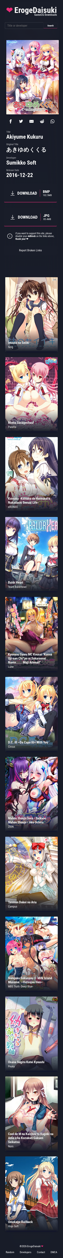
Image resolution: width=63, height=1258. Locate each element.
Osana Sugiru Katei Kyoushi (26, 1062)
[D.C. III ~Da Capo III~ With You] (31, 750)
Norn (10, 1146)
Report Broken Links (30, 250)
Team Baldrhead (17, 587)
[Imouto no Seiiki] (31, 350)
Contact (41, 1252)
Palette (12, 427)
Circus (11, 746)
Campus (12, 906)
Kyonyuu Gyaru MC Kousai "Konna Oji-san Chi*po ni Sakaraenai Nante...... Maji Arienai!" (30, 658)
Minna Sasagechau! (21, 423)
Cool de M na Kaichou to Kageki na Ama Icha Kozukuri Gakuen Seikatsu (30, 1138)
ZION (11, 826)
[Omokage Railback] (31, 1229)
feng (10, 347)
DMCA (54, 1252)
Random (10, 1252)
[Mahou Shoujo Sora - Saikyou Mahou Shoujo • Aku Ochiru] (31, 830)
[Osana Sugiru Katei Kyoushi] (31, 1070)
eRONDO (13, 507)
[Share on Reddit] (42, 121)
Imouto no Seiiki (18, 343)
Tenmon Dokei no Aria (22, 902)
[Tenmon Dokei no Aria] (31, 910)
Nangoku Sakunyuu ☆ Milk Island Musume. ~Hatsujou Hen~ (30, 980)
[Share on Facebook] (10, 121)
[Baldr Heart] (31, 590)
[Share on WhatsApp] (52, 121)
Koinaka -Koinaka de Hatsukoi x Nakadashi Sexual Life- (29, 501)
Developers (25, 1252)
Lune (11, 666)
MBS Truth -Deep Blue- (20, 986)
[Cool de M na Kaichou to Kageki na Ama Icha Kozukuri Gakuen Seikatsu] (31, 1149)
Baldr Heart (15, 582)
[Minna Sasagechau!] (31, 430)
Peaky (11, 1066)
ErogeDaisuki (31, 11)
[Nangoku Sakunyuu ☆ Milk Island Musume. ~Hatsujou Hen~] (31, 990)
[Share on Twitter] (21, 121)
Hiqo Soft (13, 1226)
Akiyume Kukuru (24, 136)
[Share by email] (31, 121)
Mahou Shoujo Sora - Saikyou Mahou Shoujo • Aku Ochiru (27, 820)
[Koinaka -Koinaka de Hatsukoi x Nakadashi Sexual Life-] (31, 510)
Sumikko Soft (21, 162)
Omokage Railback (20, 1222)
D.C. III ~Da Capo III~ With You (28, 742)
